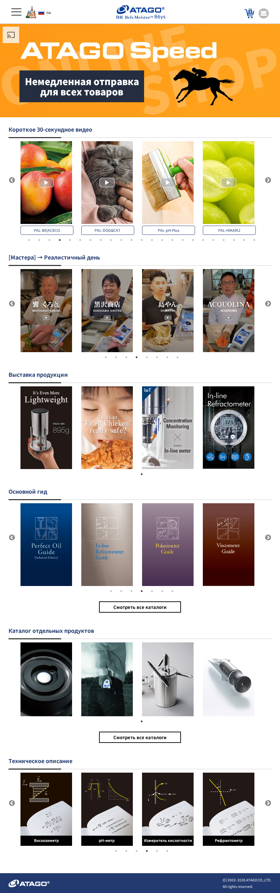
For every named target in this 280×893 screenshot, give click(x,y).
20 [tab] (223, 240)
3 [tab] (49, 240)
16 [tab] (182, 240)
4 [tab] (59, 240)
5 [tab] (70, 240)
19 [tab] (213, 240)
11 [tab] (131, 240)
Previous (12, 180)
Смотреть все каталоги (140, 607)
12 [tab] (141, 240)
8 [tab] (100, 240)
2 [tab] (39, 240)
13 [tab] (152, 240)
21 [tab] (233, 240)
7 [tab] (90, 240)
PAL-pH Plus (168, 230)
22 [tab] (244, 240)
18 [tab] (203, 240)
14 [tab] (162, 240)
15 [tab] (172, 240)
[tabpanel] (50, 188)
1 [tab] (29, 240)
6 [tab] (80, 240)
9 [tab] (111, 240)
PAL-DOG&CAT (108, 230)
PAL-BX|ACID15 (47, 230)
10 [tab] (121, 240)
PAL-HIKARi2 (229, 230)
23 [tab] (254, 240)
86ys (160, 17)
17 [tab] (193, 240)
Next (268, 180)
